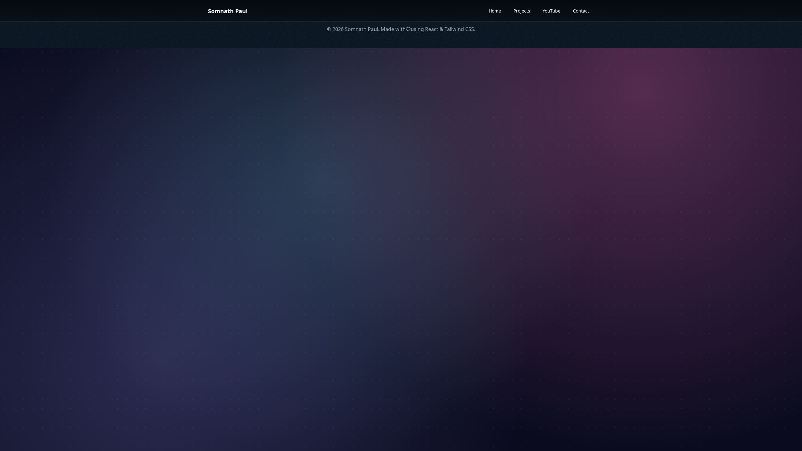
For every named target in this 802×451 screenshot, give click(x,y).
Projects (521, 11)
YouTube (551, 11)
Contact (581, 11)
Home (495, 11)
